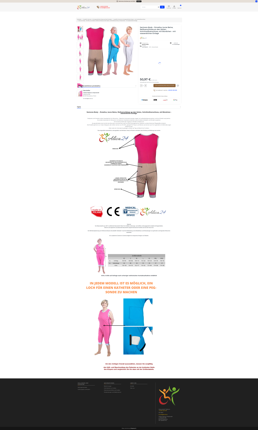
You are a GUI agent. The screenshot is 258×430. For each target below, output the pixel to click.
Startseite (79, 19)
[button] (162, 7)
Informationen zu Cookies (110, 388)
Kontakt (132, 386)
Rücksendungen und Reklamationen (112, 392)
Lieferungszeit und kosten (84, 389)
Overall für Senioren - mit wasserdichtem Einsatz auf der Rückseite (97, 19)
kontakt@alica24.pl (88, 98)
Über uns (132, 388)
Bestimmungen (107, 386)
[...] (110, 51)
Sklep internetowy (128, 428)
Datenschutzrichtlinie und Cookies (112, 390)
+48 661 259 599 (172, 90)
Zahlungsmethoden (82, 387)
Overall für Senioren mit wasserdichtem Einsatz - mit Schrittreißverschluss (129, 19)
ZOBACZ (139, 1)
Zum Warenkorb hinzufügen (164, 85)
